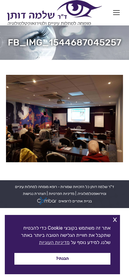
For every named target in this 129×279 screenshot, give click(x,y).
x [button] (115, 219)
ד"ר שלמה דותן (101, 186)
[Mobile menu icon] (116, 12)
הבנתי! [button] (62, 258)
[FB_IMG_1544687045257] (64, 119)
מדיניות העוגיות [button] (54, 242)
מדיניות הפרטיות (61, 193)
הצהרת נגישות (34, 193)
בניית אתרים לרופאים (75, 201)
